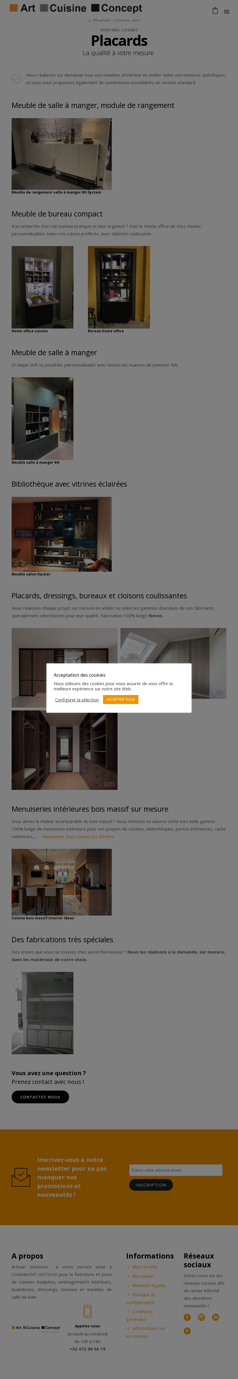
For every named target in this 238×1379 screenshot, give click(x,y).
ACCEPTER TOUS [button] (121, 699)
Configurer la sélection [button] (77, 699)
